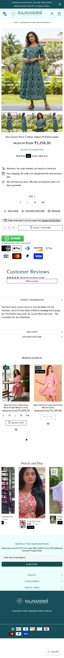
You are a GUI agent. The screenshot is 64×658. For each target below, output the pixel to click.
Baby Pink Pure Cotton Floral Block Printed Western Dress (16, 406)
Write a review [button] (32, 281)
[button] (32, 499)
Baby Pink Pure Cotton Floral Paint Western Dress (48, 406)
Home (16, 22)
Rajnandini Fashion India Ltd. (26, 14)
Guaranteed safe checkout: (16, 243)
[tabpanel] (16, 401)
